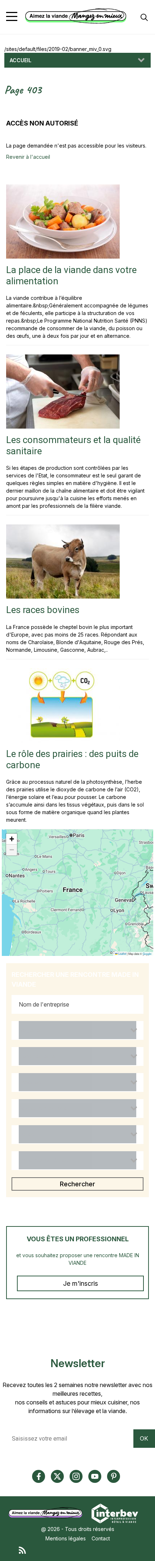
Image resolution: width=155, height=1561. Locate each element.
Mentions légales (65, 1538)
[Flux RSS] (85, 1550)
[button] (11, 839)
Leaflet (122, 954)
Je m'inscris (80, 1283)
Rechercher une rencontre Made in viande (75, 979)
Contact (101, 1538)
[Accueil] (75, 16)
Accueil (20, 60)
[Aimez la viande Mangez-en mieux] (48, 1513)
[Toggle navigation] (11, 16)
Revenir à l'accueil (28, 157)
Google (147, 954)
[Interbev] (115, 1513)
